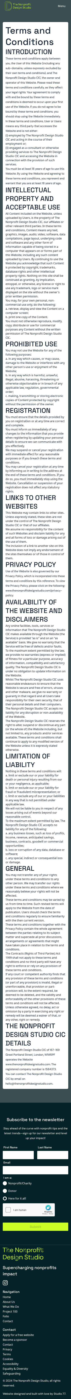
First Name (10, 1147)
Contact (8, 1321)
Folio (6, 1316)
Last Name (45, 1147)
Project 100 (10, 1311)
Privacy (7, 1349)
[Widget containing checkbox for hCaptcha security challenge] (29, 1209)
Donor (12, 1191)
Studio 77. (60, 1394)
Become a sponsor (15, 1340)
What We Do (11, 1307)
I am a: (7, 1178)
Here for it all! (17, 1198)
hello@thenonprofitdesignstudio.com (29, 1083)
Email (6, 1162)
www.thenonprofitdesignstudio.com (28, 1064)
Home (7, 1297)
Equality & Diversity (15, 1369)
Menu (61, 6)
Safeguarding (12, 1373)
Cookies (8, 1359)
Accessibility (10, 1364)
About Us (9, 1302)
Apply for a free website (18, 1335)
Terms (7, 1354)
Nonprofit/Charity (20, 1183)
